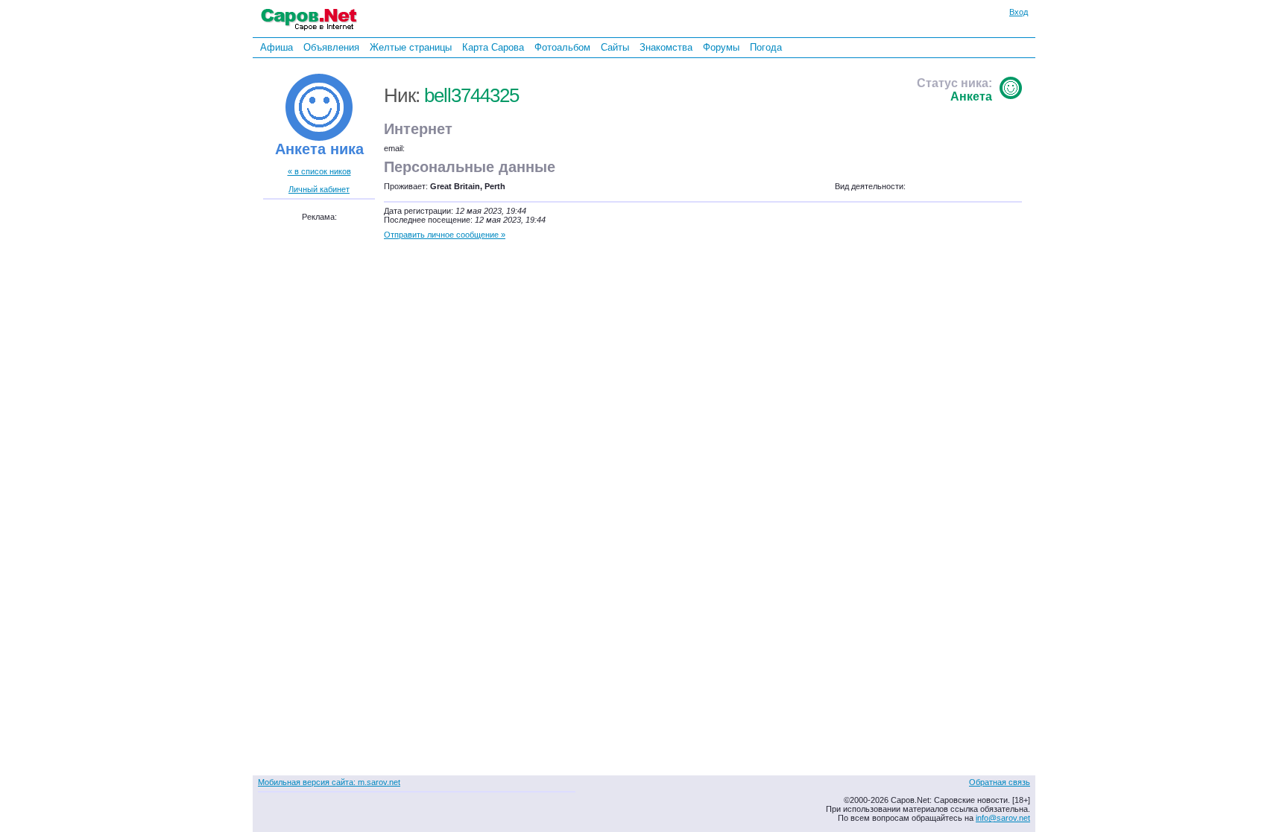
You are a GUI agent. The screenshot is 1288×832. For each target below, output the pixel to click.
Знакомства (666, 47)
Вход (1018, 11)
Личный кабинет (319, 189)
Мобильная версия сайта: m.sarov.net (329, 782)
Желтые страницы (411, 47)
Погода (766, 47)
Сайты (615, 47)
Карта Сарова (493, 47)
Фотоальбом (562, 47)
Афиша (276, 47)
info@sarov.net (1003, 817)
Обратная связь (999, 782)
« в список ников (319, 171)
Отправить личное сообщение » (444, 234)
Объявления (331, 47)
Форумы (721, 47)
